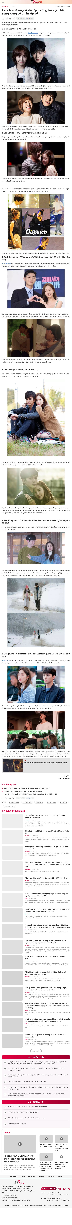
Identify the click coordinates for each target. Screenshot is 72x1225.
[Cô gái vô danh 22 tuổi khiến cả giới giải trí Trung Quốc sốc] (12, 837)
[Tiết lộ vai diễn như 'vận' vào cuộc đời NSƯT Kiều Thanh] (12, 884)
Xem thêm (36, 1051)
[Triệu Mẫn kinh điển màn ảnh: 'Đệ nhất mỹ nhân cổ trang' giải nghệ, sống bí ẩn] (12, 978)
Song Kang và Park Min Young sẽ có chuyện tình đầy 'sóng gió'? (26, 788)
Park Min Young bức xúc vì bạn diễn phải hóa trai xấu (23, 791)
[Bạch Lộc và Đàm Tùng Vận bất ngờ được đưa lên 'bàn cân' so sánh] (12, 853)
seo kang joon (51, 802)
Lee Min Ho (63, 802)
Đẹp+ (26, 898)
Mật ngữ (51, 1176)
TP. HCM (43, 1198)
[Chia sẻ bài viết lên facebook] (3, 18)
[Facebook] (59, 1188)
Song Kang (5, 660)
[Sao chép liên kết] (13, 18)
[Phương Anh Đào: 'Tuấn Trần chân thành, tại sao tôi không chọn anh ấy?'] (20, 1144)
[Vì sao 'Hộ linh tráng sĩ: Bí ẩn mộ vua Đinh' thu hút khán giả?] (12, 962)
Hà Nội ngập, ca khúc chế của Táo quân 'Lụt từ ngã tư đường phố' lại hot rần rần (46, 1166)
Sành (60, 1176)
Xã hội (41, 1176)
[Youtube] (64, 1188)
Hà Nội (43, 1192)
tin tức (18, 1106)
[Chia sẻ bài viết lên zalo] (6, 18)
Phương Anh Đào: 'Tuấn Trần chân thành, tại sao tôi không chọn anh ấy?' (19, 1159)
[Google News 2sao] (25, 18)
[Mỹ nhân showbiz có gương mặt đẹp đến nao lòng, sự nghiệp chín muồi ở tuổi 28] (12, 900)
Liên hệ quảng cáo (48, 1188)
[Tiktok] (68, 1188)
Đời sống (31, 1176)
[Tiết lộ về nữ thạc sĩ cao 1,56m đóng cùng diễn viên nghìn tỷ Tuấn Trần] (12, 821)
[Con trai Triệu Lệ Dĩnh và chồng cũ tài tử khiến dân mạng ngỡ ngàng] (12, 1041)
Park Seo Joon (6, 263)
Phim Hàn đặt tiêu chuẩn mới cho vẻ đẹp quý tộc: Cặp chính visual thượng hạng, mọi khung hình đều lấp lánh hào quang (47, 1005)
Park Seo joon (27, 802)
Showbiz (5, 6)
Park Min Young (33, 33)
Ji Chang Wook (14, 802)
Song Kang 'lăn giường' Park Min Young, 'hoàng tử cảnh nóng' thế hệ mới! (30, 794)
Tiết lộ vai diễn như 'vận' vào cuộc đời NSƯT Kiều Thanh (47, 878)
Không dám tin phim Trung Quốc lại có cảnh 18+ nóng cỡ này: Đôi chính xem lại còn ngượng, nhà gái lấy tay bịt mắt (47, 864)
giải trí (29, 1118)
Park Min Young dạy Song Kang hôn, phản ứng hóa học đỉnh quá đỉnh (45, 762)
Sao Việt (13, 1124)
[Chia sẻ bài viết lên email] (10, 18)
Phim (13, 6)
